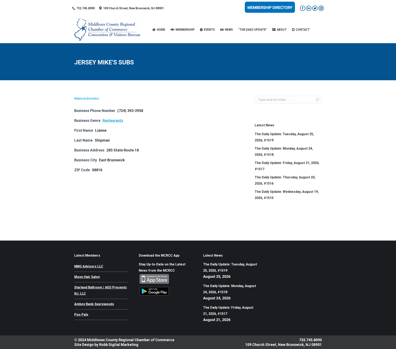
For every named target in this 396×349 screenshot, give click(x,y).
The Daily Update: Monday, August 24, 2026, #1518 (284, 152)
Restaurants (113, 120)
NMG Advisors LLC (88, 266)
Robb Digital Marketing (118, 344)
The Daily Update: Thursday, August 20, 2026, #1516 (285, 180)
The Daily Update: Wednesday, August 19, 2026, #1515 (287, 195)
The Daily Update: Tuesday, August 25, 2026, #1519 (284, 137)
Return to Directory (86, 98)
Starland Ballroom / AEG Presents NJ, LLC (100, 290)
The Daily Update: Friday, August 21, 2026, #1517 (287, 166)
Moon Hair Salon (87, 277)
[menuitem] (159, 29)
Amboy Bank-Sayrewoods (94, 304)
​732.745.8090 (86, 8)
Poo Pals (81, 314)
